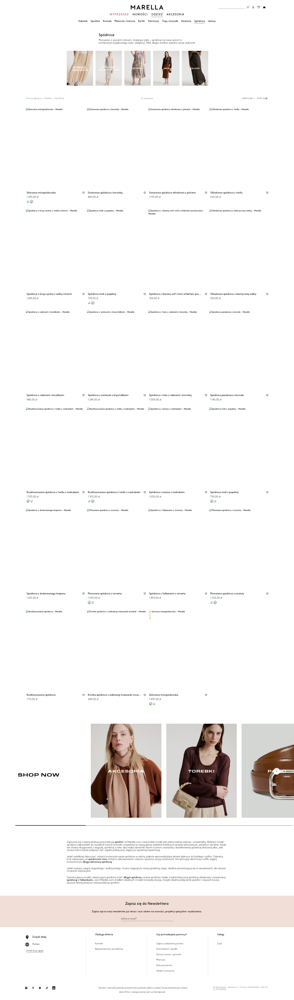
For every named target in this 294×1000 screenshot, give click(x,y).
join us (150, 992)
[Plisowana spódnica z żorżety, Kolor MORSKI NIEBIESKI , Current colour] (215, 602)
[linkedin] (53, 987)
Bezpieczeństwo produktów (109, 949)
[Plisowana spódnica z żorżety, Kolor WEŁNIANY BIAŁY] (211, 602)
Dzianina (186, 21)
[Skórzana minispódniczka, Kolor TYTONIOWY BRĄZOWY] (28, 201)
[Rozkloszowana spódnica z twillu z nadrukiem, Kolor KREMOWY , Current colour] (28, 501)
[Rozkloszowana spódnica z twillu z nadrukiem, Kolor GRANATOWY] (31, 501)
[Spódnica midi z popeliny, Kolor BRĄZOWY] (215, 501)
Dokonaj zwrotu (164, 965)
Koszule (107, 21)
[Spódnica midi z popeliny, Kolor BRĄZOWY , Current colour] (93, 303)
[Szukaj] (247, 7)
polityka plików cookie (149, 988)
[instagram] (26, 987)
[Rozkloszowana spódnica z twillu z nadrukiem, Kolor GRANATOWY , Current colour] (93, 501)
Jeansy (212, 21)
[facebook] (33, 987)
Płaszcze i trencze (125, 21)
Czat (219, 944)
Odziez (48, 98)
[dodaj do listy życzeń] (83, 193)
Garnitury (153, 21)
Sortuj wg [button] (247, 98)
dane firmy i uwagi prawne (132, 992)
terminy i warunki (106, 988)
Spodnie (95, 21)
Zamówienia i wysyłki (166, 949)
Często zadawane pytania (169, 944)
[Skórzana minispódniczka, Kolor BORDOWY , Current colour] (31, 201)
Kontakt (99, 944)
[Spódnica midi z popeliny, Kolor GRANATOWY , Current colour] (212, 501)
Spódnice (199, 21)
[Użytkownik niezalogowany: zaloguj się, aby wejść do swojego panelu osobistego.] (253, 7)
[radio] (80, 68)
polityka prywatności (127, 988)
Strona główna (33, 98)
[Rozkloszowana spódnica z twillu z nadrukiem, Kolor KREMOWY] (89, 501)
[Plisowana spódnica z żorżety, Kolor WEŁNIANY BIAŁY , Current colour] (89, 602)
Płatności (160, 960)
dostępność (160, 992)
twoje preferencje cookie (174, 988)
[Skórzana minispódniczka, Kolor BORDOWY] (154, 704)
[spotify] (39, 987)
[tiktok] (46, 987)
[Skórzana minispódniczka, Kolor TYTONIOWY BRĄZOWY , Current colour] (150, 704)
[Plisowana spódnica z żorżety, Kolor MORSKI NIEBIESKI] (93, 602)
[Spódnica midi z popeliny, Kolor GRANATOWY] (89, 303)
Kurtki (141, 21)
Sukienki (83, 21)
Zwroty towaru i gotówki (168, 954)
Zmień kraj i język (34, 951)
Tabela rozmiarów (165, 971)
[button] (262, 98)
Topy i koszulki (170, 21)
